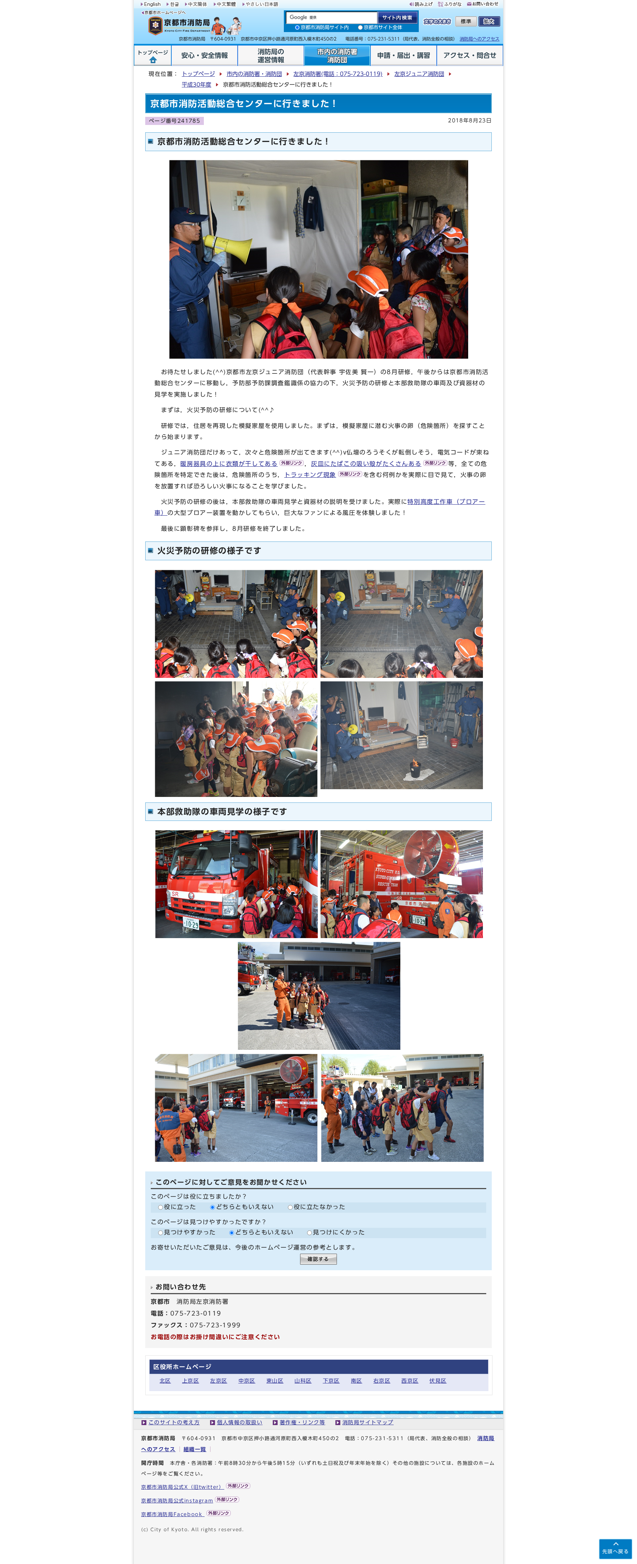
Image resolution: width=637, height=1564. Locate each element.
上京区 (190, 1380)
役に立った (180, 1207)
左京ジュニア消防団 (419, 74)
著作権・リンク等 (303, 1422)
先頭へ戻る (615, 1551)
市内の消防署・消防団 (254, 74)
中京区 (247, 1380)
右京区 (381, 1380)
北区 (165, 1380)
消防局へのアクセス (479, 38)
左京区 (218, 1380)
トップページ (198, 74)
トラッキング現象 (310, 475)
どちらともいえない (245, 1207)
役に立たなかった (320, 1207)
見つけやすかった (190, 1232)
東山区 (275, 1380)
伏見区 (437, 1380)
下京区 (331, 1380)
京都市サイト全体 (383, 27)
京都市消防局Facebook (173, 1514)
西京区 (409, 1380)
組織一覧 (195, 1449)
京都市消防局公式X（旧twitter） (182, 1487)
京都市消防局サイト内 (325, 27)
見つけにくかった (339, 1232)
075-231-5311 (382, 1438)
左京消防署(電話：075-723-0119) (338, 74)
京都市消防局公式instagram (177, 1500)
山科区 (303, 1380)
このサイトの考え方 (174, 1422)
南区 (356, 1380)
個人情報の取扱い (240, 1422)
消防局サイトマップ (368, 1422)
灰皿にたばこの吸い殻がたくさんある (366, 464)
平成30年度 (196, 84)
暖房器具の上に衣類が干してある (229, 464)
